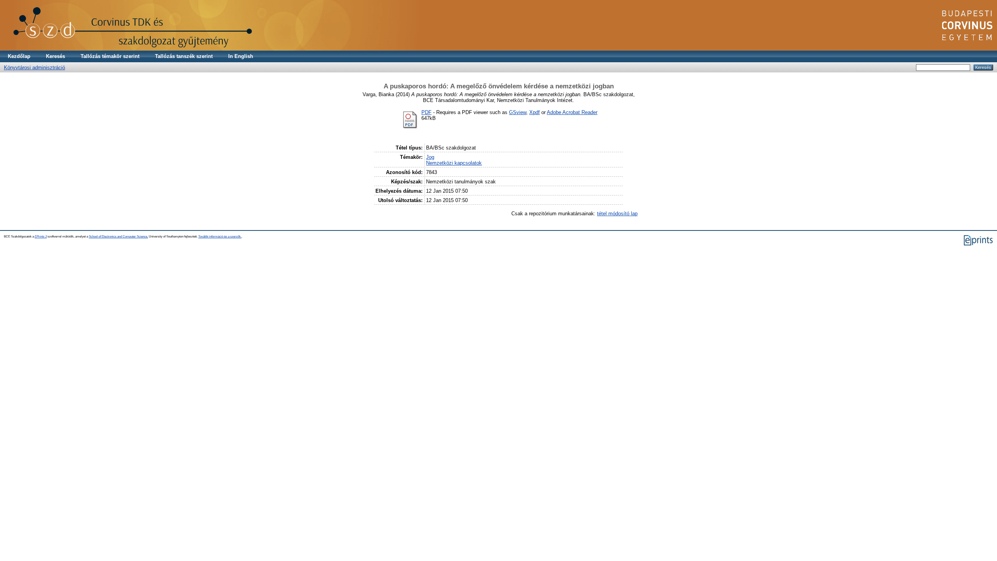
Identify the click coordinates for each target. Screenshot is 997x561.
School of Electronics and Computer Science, (118, 236)
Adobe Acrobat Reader (572, 112)
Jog (430, 157)
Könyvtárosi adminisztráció (34, 67)
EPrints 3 (41, 236)
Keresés (55, 56)
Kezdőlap (19, 56)
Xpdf (534, 112)
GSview (517, 112)
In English (240, 56)
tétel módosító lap (617, 213)
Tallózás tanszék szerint (184, 56)
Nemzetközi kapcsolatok (454, 163)
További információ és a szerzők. (219, 236)
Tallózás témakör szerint (110, 56)
